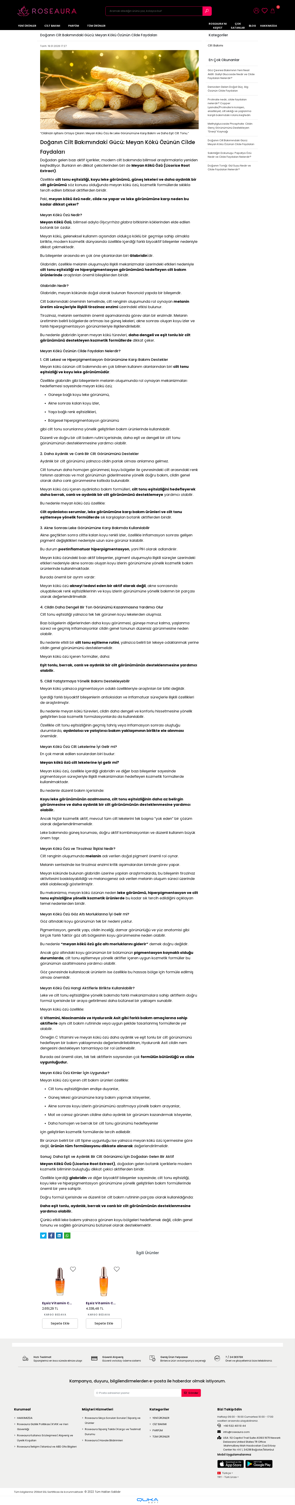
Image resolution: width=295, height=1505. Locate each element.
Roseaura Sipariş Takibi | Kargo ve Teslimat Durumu (113, 1431)
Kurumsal (22, 1409)
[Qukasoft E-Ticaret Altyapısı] (147, 1500)
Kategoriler (159, 1409)
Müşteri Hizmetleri (97, 1409)
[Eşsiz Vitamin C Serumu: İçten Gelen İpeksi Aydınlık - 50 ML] (104, 1281)
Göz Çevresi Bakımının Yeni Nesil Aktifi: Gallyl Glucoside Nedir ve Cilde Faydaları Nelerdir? (231, 74)
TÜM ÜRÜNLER (161, 1436)
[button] (257, 11)
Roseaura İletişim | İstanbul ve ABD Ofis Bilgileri (47, 1447)
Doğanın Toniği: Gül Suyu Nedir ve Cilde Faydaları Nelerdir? (229, 167)
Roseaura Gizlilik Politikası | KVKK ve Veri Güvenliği (42, 1426)
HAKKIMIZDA (25, 1418)
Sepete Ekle (60, 1323)
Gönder (193, 1393)
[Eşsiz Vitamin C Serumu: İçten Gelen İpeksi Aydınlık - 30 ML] (60, 1281)
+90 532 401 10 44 (234, 1426)
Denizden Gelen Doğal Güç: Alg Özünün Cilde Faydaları (228, 89)
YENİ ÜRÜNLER (161, 1418)
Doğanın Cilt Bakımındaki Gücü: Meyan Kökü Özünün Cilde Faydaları (231, 142)
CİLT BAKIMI (160, 1424)
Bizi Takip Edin (229, 1409)
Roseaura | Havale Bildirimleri (104, 1440)
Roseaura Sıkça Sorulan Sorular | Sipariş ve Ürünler (112, 1420)
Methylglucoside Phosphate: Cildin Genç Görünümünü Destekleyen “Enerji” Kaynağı (230, 127)
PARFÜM (158, 1430)
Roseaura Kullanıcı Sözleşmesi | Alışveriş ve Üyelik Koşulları (45, 1437)
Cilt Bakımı (215, 45)
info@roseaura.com (236, 1432)
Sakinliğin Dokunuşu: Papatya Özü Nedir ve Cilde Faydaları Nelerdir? (229, 155)
